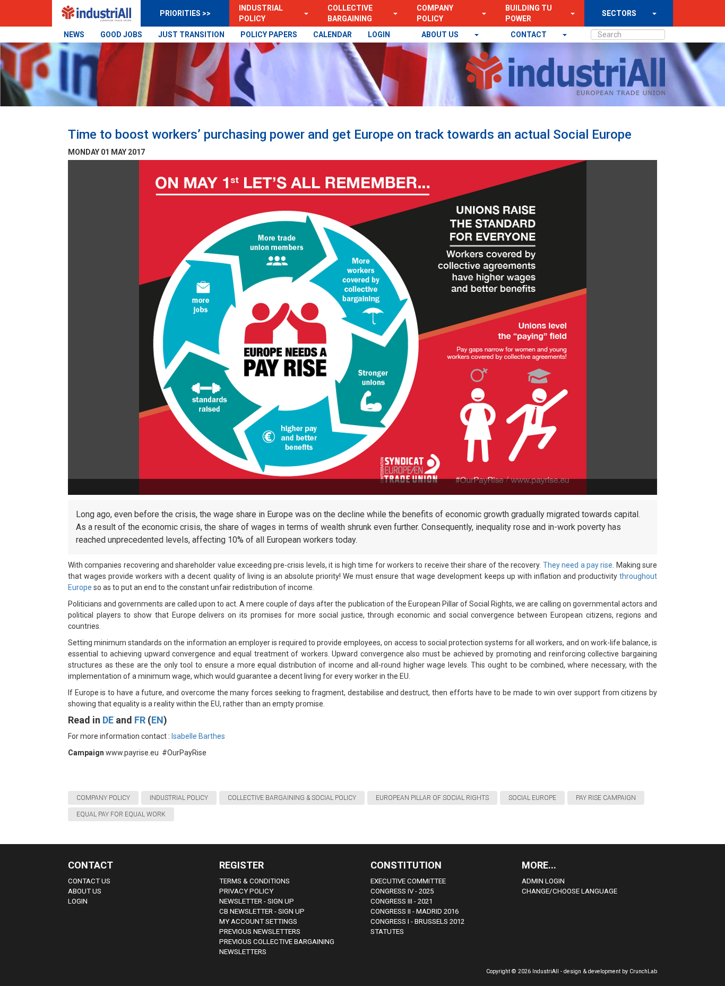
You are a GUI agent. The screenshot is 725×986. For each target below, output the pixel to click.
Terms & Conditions (254, 881)
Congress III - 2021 (401, 901)
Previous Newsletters (259, 932)
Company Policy (435, 13)
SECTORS (619, 13)
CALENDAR (332, 34)
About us (440, 34)
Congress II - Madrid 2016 (414, 911)
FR (139, 720)
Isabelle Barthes (198, 736)
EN (157, 720)
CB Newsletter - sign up (262, 911)
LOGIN (379, 34)
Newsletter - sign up (256, 901)
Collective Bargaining (350, 13)
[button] (303, 13)
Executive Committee (408, 881)
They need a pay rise (577, 565)
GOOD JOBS (121, 34)
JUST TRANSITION (191, 34)
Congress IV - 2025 (402, 891)
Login (78, 901)
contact (529, 34)
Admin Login (543, 881)
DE (108, 720)
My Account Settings (258, 921)
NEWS (74, 34)
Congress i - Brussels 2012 (417, 921)
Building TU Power (528, 13)
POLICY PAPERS (268, 34)
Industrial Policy (261, 13)
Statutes (387, 932)
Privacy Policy (246, 891)
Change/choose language (569, 891)
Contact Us (89, 881)
